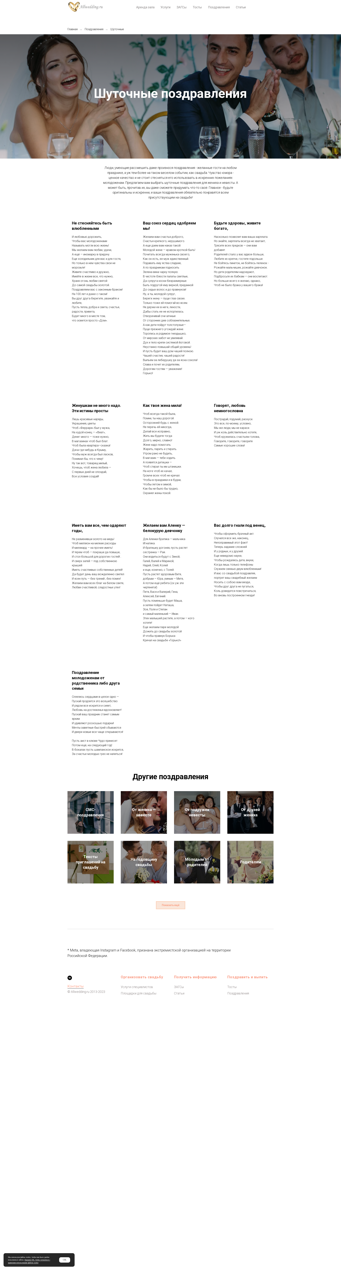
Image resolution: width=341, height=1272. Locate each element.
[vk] (69, 978)
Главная (72, 29)
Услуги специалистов (137, 987)
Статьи (241, 7)
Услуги (165, 7)
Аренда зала (145, 7)
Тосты (197, 7)
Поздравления (219, 7)
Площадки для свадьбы (138, 993)
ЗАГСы (182, 7)
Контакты (75, 986)
